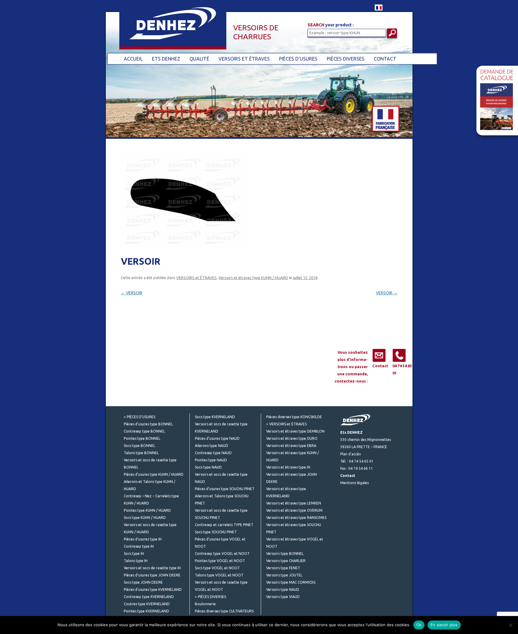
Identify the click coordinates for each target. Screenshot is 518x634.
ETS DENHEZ (166, 58)
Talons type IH (135, 561)
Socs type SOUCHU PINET (216, 532)
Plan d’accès (350, 454)
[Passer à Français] (378, 7)
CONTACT (385, 58)
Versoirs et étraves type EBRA (291, 446)
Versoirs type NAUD (282, 589)
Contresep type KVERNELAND (149, 597)
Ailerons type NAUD (211, 446)
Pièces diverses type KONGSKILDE (294, 417)
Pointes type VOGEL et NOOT (220, 561)
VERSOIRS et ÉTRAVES (244, 58)
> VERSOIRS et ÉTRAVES (286, 424)
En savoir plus (444, 624)
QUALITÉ (199, 58)
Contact (380, 366)
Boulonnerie (205, 604)
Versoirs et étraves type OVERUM (294, 510)
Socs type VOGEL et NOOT (217, 568)
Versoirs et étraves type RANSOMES (296, 517)
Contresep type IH (139, 546)
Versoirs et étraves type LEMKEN (293, 503)
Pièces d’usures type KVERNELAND (153, 589)
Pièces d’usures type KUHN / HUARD (153, 474)
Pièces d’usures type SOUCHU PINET (225, 489)
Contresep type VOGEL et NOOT (222, 553)
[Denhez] (166, 29)
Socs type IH (134, 553)
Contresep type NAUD (213, 453)
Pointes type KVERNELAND (146, 611)
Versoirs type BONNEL (285, 553)
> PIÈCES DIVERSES (210, 597)
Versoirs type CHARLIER (285, 561)
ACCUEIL (133, 58)
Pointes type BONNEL (142, 438)
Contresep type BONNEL (144, 431)
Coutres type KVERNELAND (147, 604)
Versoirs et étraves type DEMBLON (295, 431)
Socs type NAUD (208, 467)
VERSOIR (131, 292)
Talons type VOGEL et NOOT (219, 575)
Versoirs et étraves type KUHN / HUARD (253, 277)
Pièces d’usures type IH (143, 539)
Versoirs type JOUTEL (284, 575)
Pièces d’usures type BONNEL (148, 424)
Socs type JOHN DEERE (143, 582)
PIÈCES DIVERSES (346, 58)
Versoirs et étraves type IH (288, 467)
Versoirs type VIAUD (283, 597)
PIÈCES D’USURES (298, 58)
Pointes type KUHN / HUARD (147, 510)
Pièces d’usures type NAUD (217, 438)
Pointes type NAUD (211, 460)
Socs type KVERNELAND (215, 417)
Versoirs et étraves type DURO (291, 438)
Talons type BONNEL (141, 453)
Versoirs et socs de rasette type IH (152, 568)
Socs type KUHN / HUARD (145, 517)
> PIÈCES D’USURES (139, 417)
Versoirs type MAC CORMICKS (290, 582)
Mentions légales (354, 483)
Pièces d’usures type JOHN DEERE (152, 575)
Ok (419, 624)
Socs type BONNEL (139, 446)
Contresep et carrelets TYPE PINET (224, 525)
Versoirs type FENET (283, 568)
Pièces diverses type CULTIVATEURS (224, 611)
